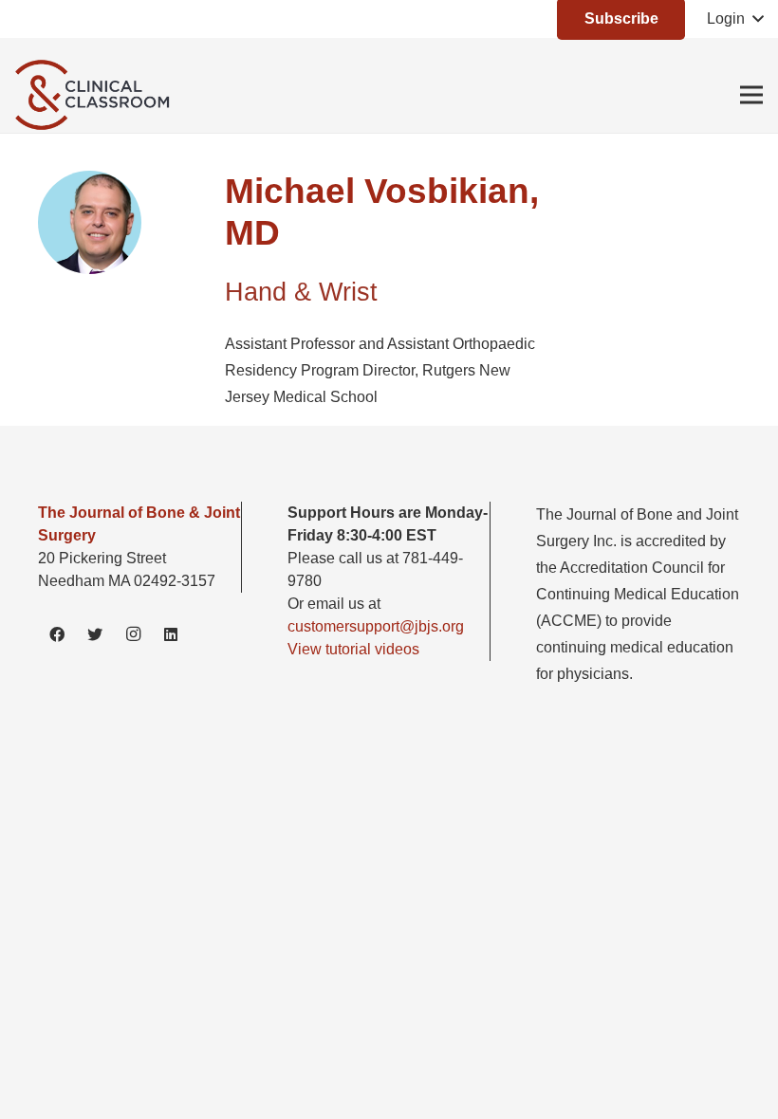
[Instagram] (133, 634)
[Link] (95, 95)
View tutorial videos (353, 649)
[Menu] (751, 95)
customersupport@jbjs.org (375, 626)
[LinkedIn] (171, 634)
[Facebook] (57, 634)
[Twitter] (95, 634)
